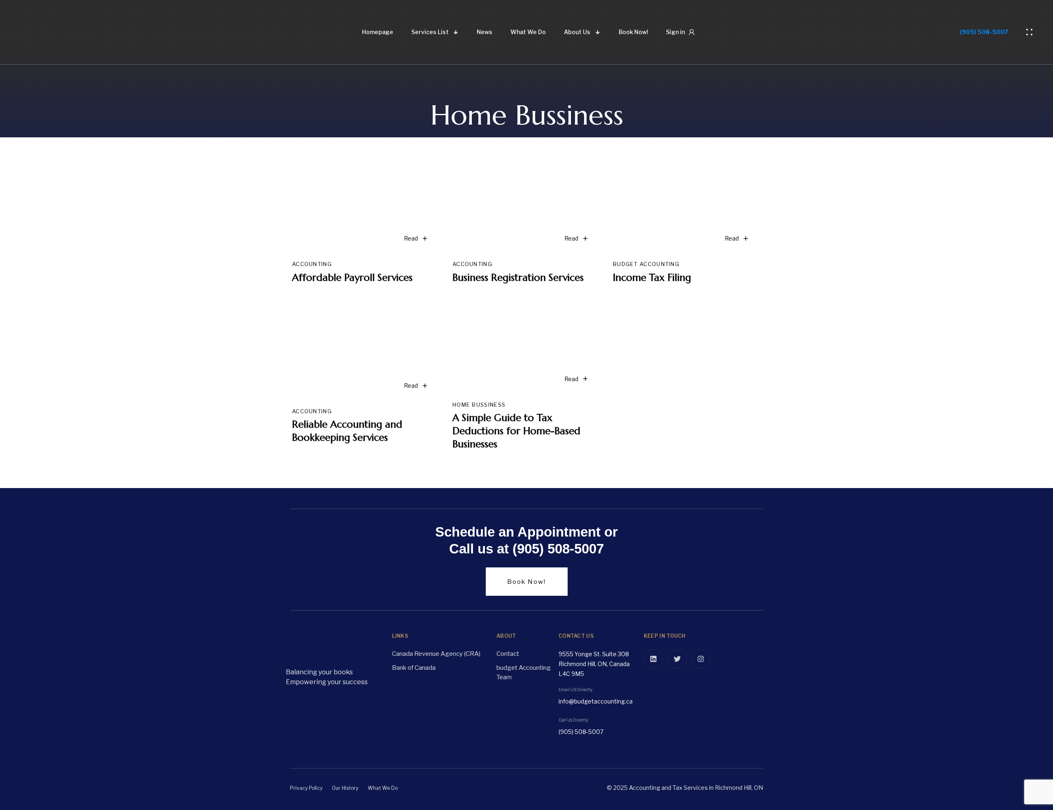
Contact (507, 653)
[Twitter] (677, 659)
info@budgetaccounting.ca (596, 701)
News (484, 31)
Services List (430, 31)
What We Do (528, 31)
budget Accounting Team (523, 672)
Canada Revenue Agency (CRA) (436, 653)
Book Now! (633, 31)
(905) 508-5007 (984, 31)
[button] (1031, 32)
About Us (577, 31)
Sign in (675, 31)
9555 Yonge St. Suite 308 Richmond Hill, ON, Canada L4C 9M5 (594, 663)
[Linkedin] (653, 659)
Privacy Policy (306, 788)
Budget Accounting (646, 264)
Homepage (377, 31)
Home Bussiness (479, 404)
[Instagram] (701, 659)
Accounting (312, 264)
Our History (345, 788)
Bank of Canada (414, 667)
